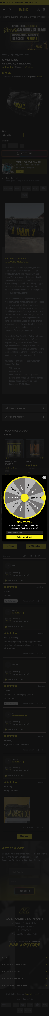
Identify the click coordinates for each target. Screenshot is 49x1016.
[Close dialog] (44, 477)
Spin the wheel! (24, 537)
